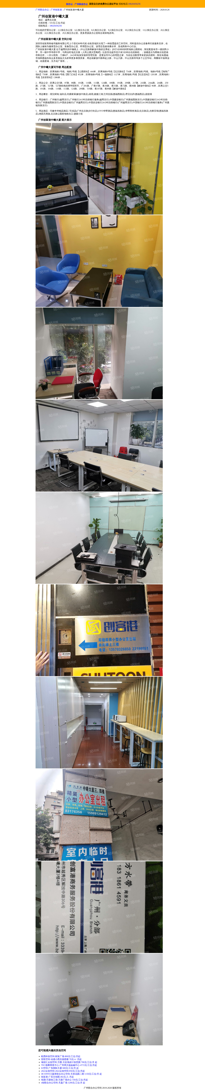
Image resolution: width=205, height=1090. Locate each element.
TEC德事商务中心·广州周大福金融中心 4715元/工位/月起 (69, 1065)
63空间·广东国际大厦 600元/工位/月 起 (60, 1068)
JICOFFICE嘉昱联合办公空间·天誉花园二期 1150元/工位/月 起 (71, 1074)
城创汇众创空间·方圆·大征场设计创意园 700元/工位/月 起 (69, 1062)
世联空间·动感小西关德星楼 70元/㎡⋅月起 (61, 1059)
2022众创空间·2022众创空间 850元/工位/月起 (63, 1071)
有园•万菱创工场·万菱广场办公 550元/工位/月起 (64, 1080)
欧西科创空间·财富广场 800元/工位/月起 (60, 1056)
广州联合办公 (42, 10)
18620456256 (134, 4)
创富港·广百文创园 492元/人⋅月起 (57, 1077)
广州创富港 (56, 10)
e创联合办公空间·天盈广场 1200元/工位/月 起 (63, 1082)
